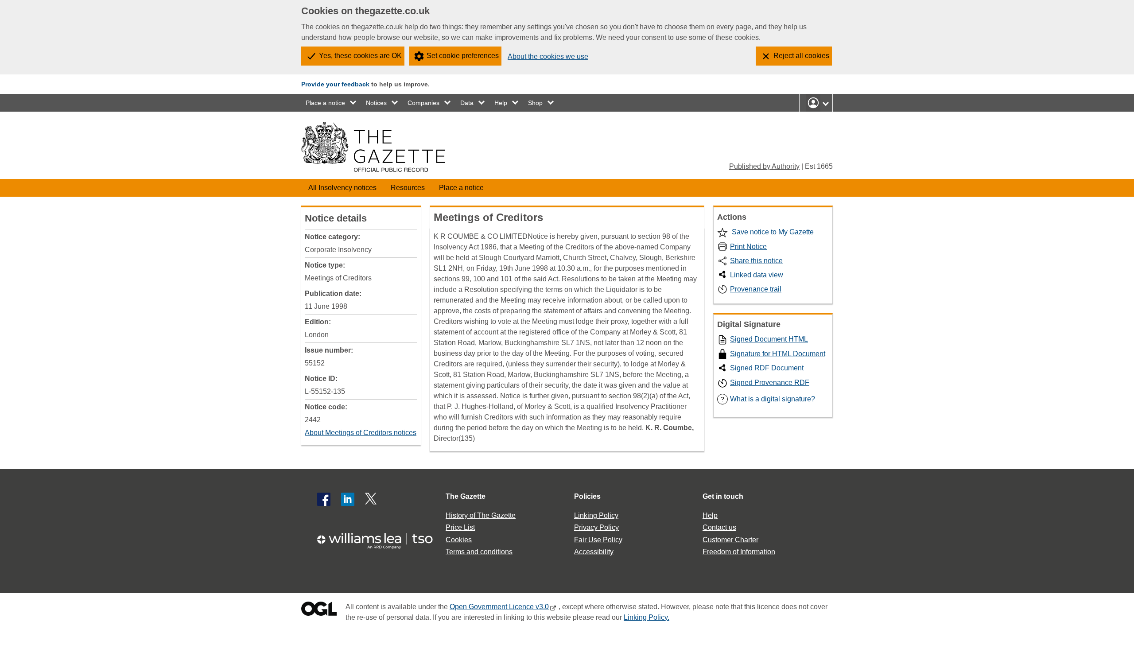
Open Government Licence (319, 611)
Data (467, 102)
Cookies (459, 540)
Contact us (719, 527)
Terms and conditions (479, 552)
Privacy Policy (596, 527)
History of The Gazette (481, 515)
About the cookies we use (548, 56)
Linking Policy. (646, 617)
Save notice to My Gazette (772, 232)
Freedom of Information (739, 552)
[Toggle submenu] (353, 103)
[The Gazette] (373, 147)
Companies (423, 102)
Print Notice (748, 246)
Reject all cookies (801, 55)
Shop (535, 102)
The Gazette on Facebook (323, 499)
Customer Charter (730, 540)
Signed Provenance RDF (769, 382)
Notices (376, 102)
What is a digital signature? (768, 399)
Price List (460, 527)
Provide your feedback (335, 84)
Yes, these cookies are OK (360, 55)
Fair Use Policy (598, 540)
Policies (587, 496)
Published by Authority (764, 166)
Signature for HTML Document (777, 354)
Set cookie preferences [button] (463, 55)
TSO (380, 538)
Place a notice (325, 102)
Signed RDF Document (767, 368)
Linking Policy (596, 515)
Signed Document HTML (769, 339)
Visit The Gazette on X (371, 499)
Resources (408, 187)
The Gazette (465, 496)
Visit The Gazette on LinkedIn (347, 499)
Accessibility (594, 552)
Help (500, 102)
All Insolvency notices (342, 187)
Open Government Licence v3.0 (499, 606)
